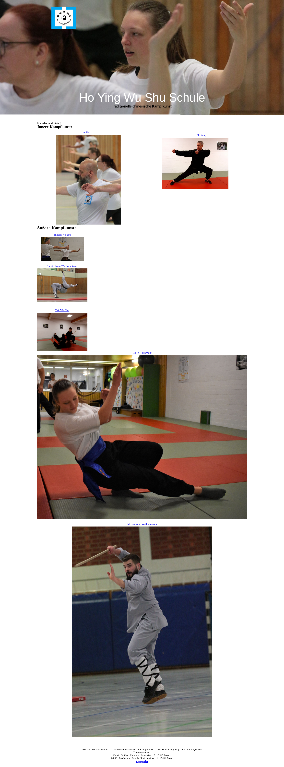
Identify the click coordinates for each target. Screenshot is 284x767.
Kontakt (142, 762)
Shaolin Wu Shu (62, 234)
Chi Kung (201, 135)
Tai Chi (85, 132)
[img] (64, 18)
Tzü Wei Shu (62, 310)
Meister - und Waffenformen (142, 524)
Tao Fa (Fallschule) (142, 352)
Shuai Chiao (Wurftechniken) (62, 266)
